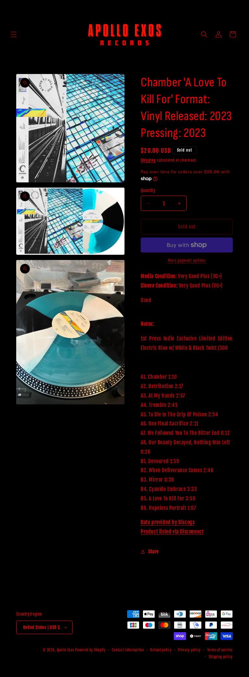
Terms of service (220, 650)
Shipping (148, 160)
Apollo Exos (65, 650)
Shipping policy (221, 657)
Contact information (128, 650)
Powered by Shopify (90, 650)
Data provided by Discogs (168, 522)
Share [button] (153, 551)
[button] (13, 34)
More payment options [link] (187, 260)
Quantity (148, 190)
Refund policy (161, 650)
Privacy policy (189, 650)
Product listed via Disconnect (172, 531)
